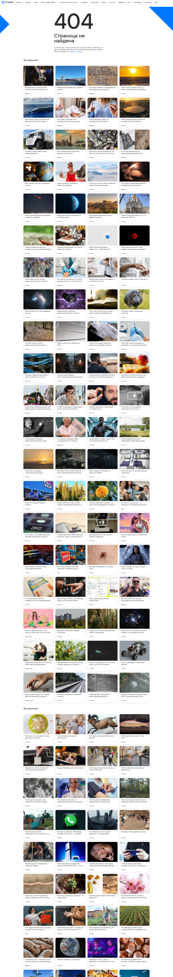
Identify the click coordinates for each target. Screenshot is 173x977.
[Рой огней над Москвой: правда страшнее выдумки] (38, 208)
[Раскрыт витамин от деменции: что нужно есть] (103, 400)
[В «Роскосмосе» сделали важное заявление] (135, 464)
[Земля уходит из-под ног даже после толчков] (135, 560)
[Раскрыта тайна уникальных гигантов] (135, 304)
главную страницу (75, 52)
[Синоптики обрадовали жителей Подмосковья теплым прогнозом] (38, 400)
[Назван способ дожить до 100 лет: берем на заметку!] (70, 240)
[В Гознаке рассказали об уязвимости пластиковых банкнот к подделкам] (38, 592)
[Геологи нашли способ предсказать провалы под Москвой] (38, 336)
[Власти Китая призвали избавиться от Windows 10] (103, 240)
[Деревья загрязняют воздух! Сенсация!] (70, 624)
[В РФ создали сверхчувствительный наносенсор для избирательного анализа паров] (103, 720)
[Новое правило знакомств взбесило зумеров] (70, 177)
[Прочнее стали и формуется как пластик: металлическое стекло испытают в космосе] (103, 145)
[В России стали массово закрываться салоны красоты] (70, 113)
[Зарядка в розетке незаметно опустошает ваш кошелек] (38, 889)
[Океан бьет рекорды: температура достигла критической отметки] (38, 464)
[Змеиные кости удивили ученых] (135, 953)
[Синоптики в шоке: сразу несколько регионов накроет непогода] (38, 272)
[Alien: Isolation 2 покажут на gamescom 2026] (103, 464)
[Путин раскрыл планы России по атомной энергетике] (70, 815)
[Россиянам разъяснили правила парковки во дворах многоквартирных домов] (70, 783)
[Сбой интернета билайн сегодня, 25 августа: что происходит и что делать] (103, 368)
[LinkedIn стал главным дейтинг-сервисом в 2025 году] (70, 720)
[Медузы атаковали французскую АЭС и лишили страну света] (135, 688)
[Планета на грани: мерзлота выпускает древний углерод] (103, 336)
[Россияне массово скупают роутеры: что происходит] (103, 953)
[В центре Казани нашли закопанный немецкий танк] (135, 145)
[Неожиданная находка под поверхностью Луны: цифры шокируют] (38, 921)
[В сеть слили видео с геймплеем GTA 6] (135, 528)
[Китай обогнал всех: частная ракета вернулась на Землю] (135, 783)
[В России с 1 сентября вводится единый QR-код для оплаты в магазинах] (38, 528)
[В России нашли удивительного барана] (103, 857)
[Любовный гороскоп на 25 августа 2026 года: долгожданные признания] (38, 656)
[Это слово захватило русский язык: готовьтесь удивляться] (103, 304)
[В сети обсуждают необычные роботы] (135, 656)
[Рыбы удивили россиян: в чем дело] (135, 857)
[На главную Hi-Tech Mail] (9, 2)
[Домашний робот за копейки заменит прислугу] (103, 528)
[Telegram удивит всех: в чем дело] (135, 272)
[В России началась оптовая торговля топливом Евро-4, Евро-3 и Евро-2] (70, 560)
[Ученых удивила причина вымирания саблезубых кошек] (135, 432)
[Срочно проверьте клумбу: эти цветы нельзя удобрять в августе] (103, 496)
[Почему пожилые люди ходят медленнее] (135, 889)
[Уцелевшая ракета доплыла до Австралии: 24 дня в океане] (38, 113)
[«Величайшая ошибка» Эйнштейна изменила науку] (38, 432)
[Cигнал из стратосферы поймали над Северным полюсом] (103, 177)
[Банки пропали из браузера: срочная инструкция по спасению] (103, 815)
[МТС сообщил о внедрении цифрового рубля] (135, 815)
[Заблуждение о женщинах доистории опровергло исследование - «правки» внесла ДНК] (103, 688)
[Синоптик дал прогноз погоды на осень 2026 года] (103, 889)
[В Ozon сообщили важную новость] (38, 496)
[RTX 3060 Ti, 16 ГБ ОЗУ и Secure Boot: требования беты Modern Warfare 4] (70, 464)
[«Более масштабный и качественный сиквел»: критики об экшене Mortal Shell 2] (70, 368)
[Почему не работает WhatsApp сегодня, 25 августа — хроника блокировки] (70, 953)
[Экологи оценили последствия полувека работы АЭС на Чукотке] (135, 921)
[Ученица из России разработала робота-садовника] (103, 624)
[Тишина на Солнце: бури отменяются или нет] (70, 751)
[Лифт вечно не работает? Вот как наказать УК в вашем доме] (70, 592)
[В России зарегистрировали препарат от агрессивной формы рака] (135, 336)
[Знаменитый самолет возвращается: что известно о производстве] (38, 953)
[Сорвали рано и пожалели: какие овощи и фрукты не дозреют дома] (70, 656)
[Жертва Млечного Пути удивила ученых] (38, 304)
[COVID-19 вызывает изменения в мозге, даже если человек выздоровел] (70, 400)
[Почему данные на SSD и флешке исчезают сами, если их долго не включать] (70, 528)
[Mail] (3, 2)
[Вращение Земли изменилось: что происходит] (70, 208)
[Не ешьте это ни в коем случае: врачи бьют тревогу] (38, 857)
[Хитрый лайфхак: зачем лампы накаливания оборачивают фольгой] (135, 751)
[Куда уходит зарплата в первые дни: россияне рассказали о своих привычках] (38, 688)
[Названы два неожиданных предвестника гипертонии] (103, 921)
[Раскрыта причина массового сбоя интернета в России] (38, 368)
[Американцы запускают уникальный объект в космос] (70, 304)
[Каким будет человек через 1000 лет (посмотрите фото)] (103, 432)
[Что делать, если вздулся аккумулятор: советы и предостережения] (135, 400)
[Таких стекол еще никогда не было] (70, 336)
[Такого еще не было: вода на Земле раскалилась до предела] (135, 81)
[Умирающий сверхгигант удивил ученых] (70, 81)
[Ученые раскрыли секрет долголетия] (70, 857)
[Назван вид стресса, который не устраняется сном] (103, 272)
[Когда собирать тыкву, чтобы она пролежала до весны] (38, 815)
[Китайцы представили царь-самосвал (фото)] (38, 145)
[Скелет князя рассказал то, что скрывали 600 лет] (135, 208)
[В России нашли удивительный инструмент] (38, 751)
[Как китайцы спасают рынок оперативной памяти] (38, 560)
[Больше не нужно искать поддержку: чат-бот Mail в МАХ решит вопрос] (103, 751)
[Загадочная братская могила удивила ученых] (103, 208)
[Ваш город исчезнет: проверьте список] (38, 177)
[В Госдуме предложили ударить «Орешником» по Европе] (135, 177)
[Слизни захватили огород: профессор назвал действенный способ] (38, 240)
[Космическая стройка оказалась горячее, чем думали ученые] (135, 624)
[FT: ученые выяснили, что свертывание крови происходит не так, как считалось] (70, 921)
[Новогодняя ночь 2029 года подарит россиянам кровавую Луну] (135, 240)
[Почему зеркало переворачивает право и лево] (135, 720)
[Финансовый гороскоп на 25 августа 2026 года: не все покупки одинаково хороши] (38, 624)
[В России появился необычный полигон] (70, 688)
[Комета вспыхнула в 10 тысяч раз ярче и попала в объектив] (103, 656)
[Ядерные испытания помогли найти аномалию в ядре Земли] (38, 783)
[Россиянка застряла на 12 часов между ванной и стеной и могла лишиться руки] (70, 272)
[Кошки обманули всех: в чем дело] (70, 889)
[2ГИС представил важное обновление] (103, 592)
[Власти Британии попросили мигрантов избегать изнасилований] (70, 145)
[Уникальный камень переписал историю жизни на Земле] (135, 113)
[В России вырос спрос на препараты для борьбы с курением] (103, 113)
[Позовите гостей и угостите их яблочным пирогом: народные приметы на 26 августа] (135, 368)
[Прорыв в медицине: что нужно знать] (103, 560)
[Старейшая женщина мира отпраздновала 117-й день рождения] (70, 432)
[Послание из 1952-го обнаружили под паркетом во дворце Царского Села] (103, 81)
